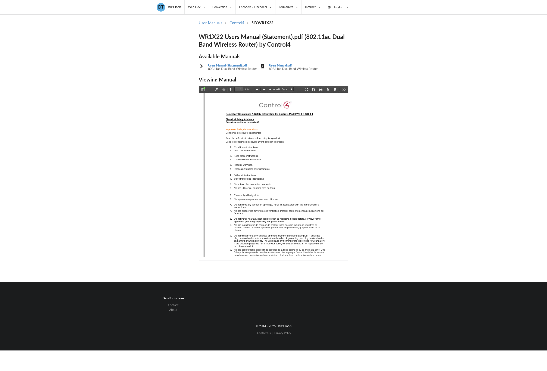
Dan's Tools (169, 7)
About (173, 310)
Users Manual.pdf (280, 65)
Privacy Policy (282, 333)
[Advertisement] (384, 90)
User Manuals (210, 23)
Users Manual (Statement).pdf (227, 65)
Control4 (236, 23)
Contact (173, 305)
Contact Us (264, 333)
